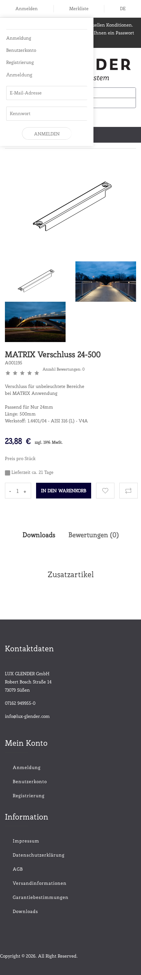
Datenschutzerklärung (39, 855)
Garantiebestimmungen (41, 897)
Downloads (25, 911)
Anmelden (26, 8)
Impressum (26, 840)
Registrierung (20, 62)
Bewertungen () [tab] (94, 535)
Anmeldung (18, 38)
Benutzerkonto (21, 50)
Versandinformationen (40, 883)
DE (123, 8)
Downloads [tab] (39, 535)
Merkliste (79, 8)
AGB (18, 869)
